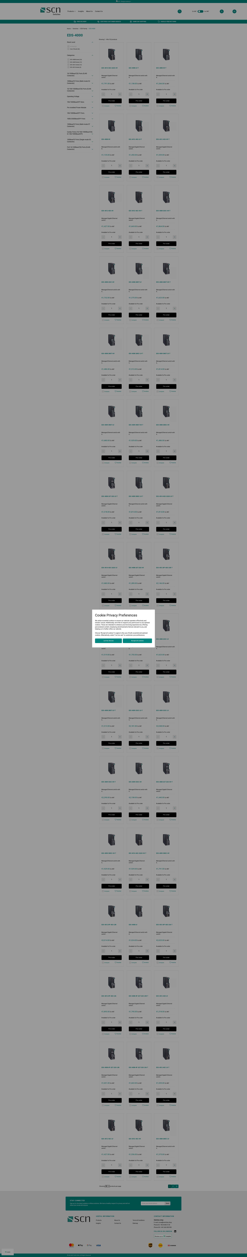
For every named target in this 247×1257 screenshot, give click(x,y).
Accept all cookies (137, 641)
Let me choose (108, 641)
